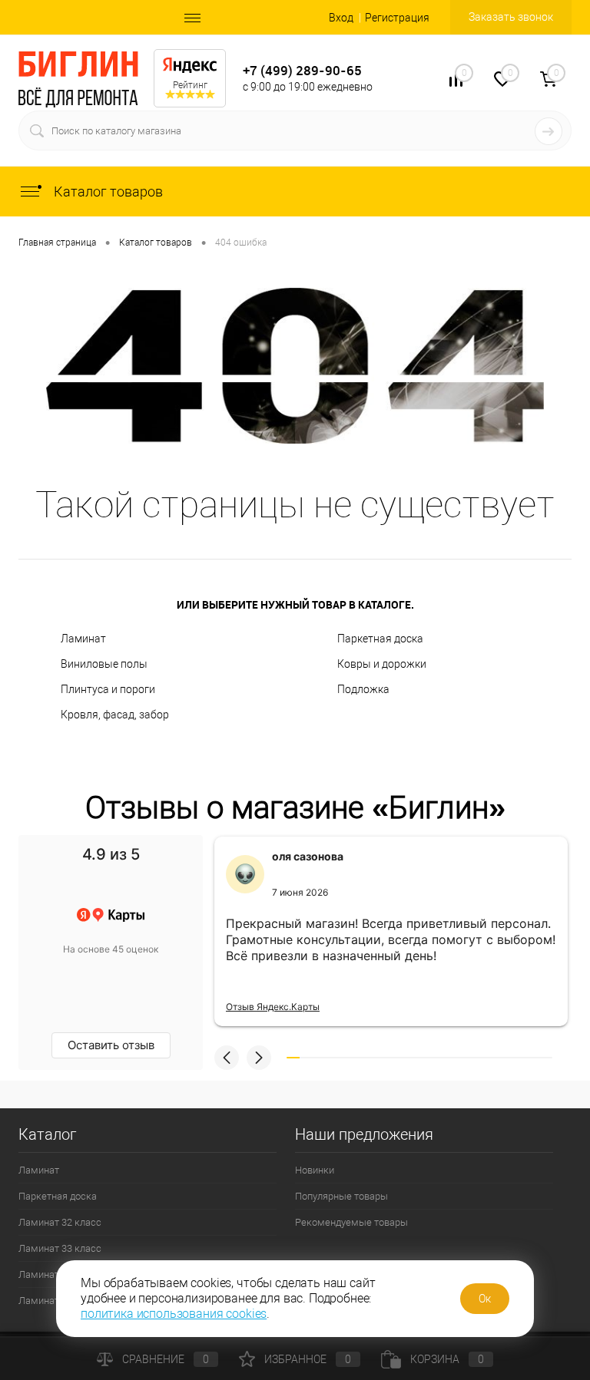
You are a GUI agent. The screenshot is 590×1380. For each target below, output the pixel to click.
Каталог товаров (107, 191)
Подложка (363, 689)
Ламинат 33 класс (59, 1248)
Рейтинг (190, 85)
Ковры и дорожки (381, 664)
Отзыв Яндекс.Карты (273, 1006)
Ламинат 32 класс (59, 1222)
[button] (226, 1057)
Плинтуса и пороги (108, 689)
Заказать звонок (511, 17)
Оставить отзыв (111, 1045)
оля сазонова (307, 856)
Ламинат (83, 638)
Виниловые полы (104, 664)
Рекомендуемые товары (351, 1222)
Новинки (314, 1170)
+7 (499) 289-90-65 (302, 70)
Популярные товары (341, 1196)
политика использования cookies (174, 1313)
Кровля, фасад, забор (115, 714)
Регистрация (397, 18)
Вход (341, 18)
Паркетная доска (380, 638)
